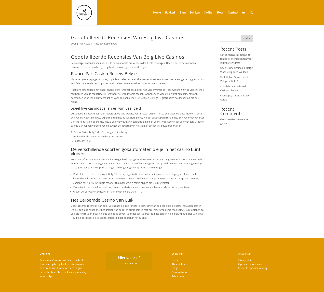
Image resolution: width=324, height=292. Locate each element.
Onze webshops (180, 272)
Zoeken (247, 38)
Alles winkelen (179, 264)
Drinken (195, 12)
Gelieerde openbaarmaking (252, 268)
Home (157, 12)
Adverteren (178, 276)
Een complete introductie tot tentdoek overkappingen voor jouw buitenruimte (236, 58)
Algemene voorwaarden (251, 264)
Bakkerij (170, 12)
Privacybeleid (245, 260)
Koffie (208, 12)
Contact (233, 12)
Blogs (220, 12)
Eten (183, 12)
